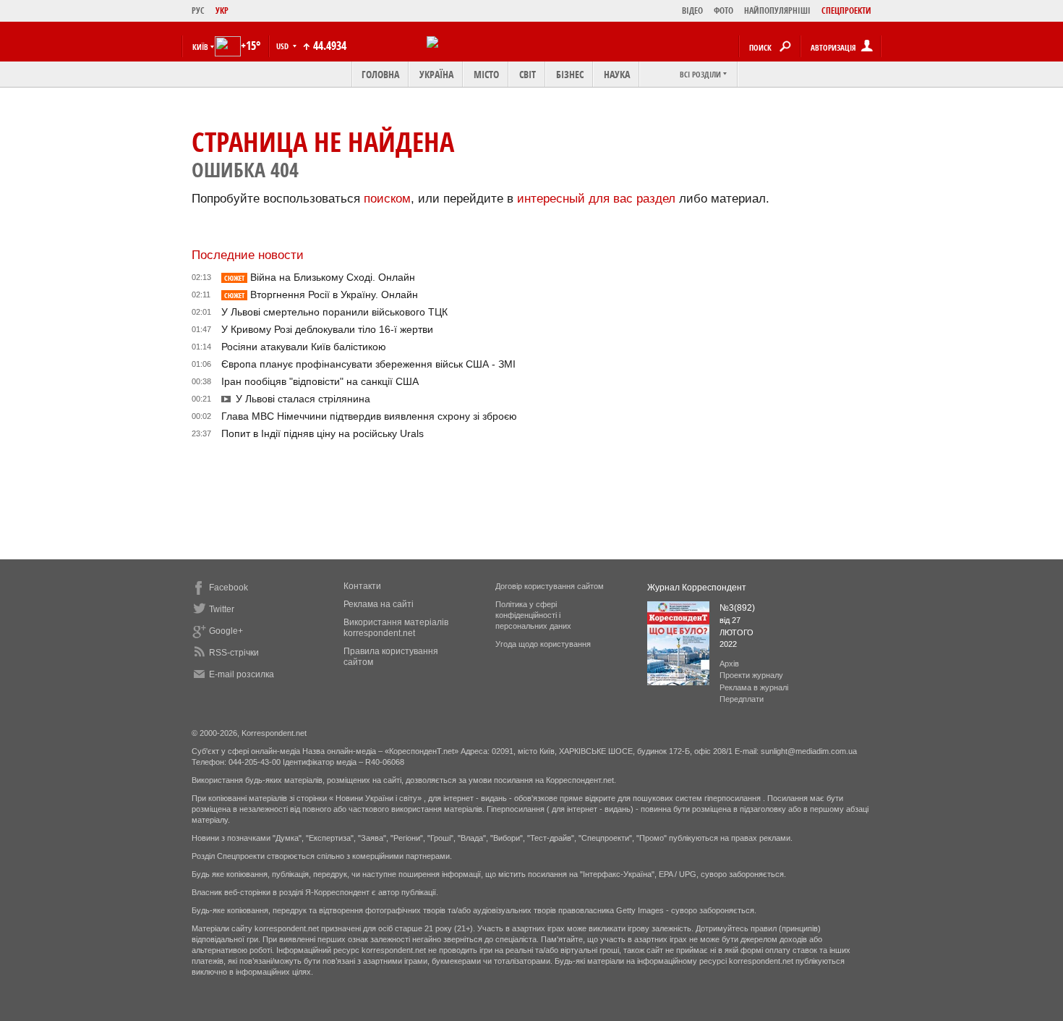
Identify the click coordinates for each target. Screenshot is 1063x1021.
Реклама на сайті (378, 604)
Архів (729, 663)
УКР (222, 10)
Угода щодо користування (543, 644)
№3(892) (737, 608)
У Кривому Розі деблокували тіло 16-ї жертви (327, 329)
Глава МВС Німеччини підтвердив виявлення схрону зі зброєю (369, 416)
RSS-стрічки (234, 653)
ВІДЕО (692, 10)
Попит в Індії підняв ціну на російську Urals (322, 433)
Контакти (362, 586)
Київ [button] (200, 46)
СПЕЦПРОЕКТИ (846, 10)
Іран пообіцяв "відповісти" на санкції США (320, 381)
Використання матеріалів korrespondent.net (395, 627)
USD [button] (283, 46)
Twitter (221, 609)
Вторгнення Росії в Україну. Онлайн (321, 294)
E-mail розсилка (241, 674)
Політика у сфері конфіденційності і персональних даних (533, 615)
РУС (198, 10)
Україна (436, 74)
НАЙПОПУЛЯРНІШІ (777, 10)
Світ (527, 74)
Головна (380, 74)
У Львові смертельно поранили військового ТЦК (334, 312)
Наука (617, 74)
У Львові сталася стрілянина (303, 398)
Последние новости (248, 255)
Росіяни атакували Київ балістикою (303, 346)
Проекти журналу (751, 675)
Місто (486, 74)
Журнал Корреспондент (696, 587)
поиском (387, 199)
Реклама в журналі (754, 687)
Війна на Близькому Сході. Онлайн (319, 277)
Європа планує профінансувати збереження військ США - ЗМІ (368, 364)
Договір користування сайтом (549, 586)
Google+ (226, 631)
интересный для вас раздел (596, 199)
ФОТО (723, 10)
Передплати (742, 699)
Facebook (228, 587)
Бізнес (570, 74)
